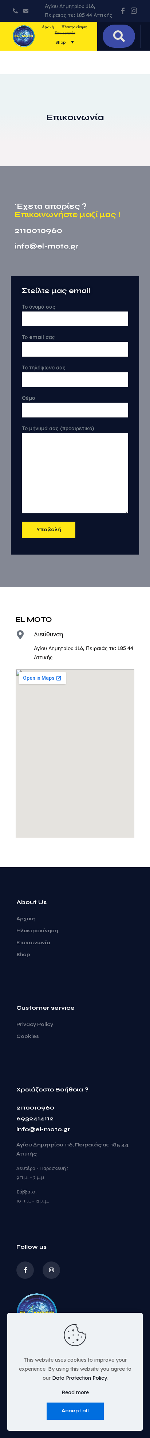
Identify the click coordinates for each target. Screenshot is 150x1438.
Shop (23, 955)
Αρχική (25, 919)
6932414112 (35, 1118)
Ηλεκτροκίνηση (37, 931)
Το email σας (38, 337)
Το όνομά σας (38, 307)
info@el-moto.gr (46, 246)
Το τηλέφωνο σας (44, 367)
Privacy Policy (34, 1024)
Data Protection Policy (79, 1378)
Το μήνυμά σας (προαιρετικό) (58, 428)
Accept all (75, 1411)
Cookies (27, 1036)
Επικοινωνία (33, 943)
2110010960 (35, 1107)
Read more (75, 1392)
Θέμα (28, 398)
